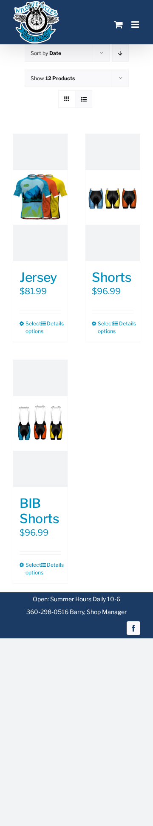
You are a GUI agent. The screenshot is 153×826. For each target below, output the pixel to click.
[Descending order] (120, 53)
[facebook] (133, 628)
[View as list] (83, 99)
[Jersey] (40, 197)
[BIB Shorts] (40, 423)
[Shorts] (112, 197)
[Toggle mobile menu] (135, 24)
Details (54, 323)
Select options (33, 327)
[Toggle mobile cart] (118, 24)
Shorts (111, 277)
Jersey (38, 277)
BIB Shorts (39, 511)
